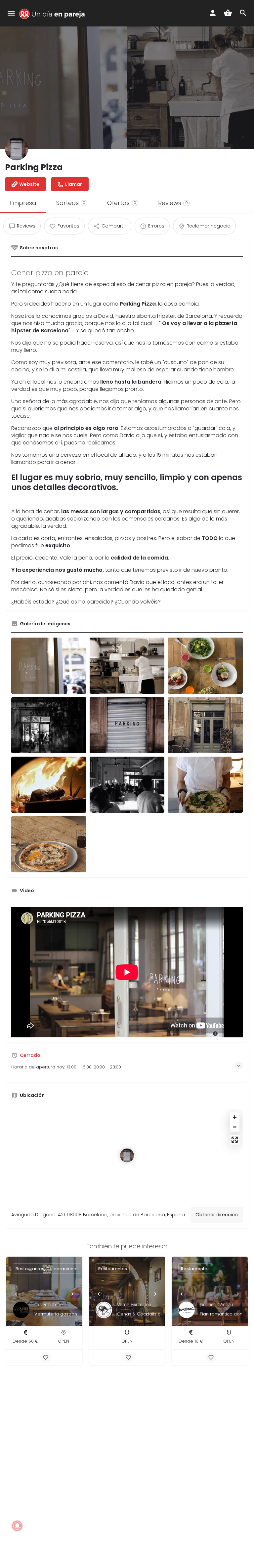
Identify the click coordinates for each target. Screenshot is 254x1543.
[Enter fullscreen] (234, 1140)
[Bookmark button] (45, 1357)
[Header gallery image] (63, 74)
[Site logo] (53, 14)
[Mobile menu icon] (11, 14)
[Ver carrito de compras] (228, 13)
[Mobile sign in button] (212, 13)
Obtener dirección (216, 1214)
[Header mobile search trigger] (243, 13)
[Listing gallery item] (48, 666)
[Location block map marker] (127, 1155)
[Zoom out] (234, 1127)
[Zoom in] (234, 1117)
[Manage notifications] (17, 1526)
